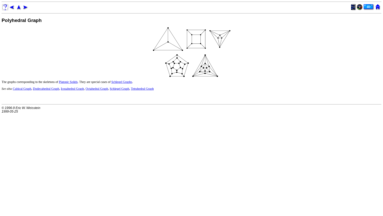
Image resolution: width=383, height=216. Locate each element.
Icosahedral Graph (72, 88)
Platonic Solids (68, 82)
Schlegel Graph (119, 88)
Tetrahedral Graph (142, 88)
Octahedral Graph (97, 88)
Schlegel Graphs (121, 82)
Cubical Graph (22, 88)
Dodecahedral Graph (46, 88)
